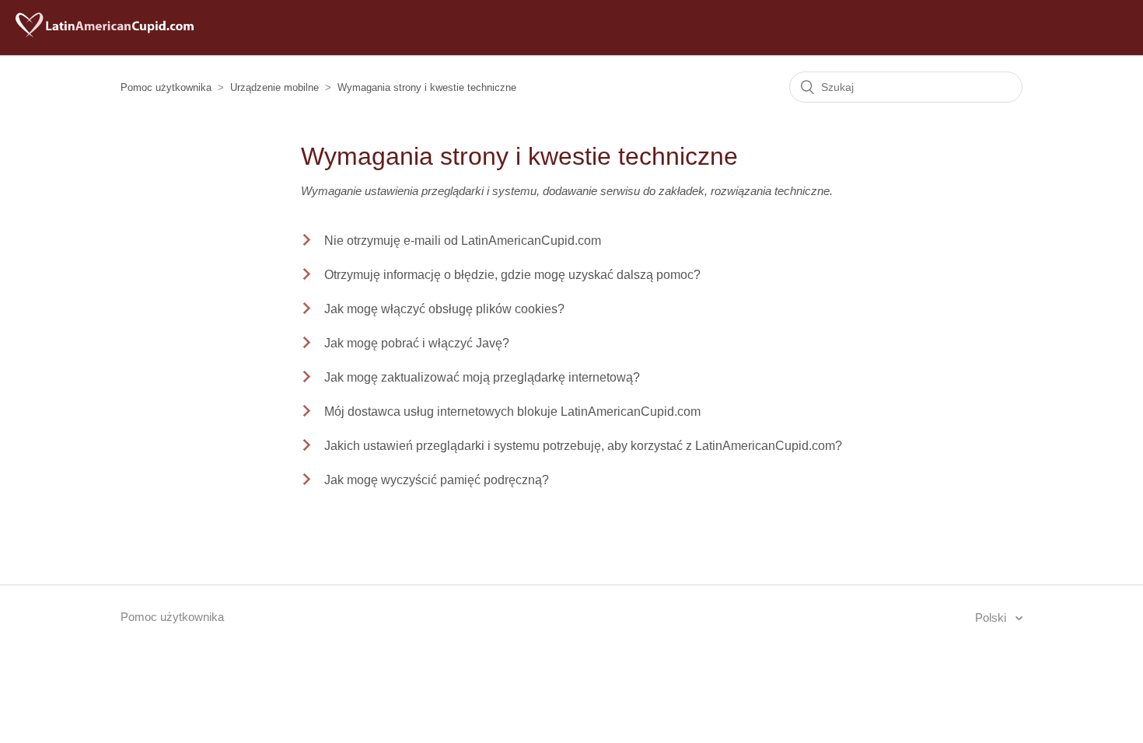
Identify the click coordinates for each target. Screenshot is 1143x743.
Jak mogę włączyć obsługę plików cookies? (444, 309)
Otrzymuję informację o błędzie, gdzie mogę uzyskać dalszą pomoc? (512, 274)
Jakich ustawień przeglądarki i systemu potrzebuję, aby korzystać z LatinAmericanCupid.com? (583, 445)
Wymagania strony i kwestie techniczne (426, 87)
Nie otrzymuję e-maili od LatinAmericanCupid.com (462, 240)
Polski (992, 617)
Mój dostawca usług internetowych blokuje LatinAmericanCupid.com (512, 411)
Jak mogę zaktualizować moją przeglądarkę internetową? (482, 377)
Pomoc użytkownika (166, 87)
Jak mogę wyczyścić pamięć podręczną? (436, 480)
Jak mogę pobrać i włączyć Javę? (416, 343)
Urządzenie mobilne (274, 87)
